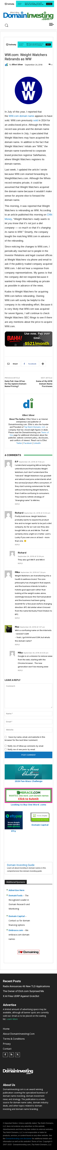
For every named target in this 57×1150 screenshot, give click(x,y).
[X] (17, 1054)
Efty (13, 830)
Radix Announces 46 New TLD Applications (26, 986)
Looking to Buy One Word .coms (28, 804)
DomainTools (16, 895)
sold (35, 120)
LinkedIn (37, 443)
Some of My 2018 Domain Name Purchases (44, 383)
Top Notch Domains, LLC (34, 427)
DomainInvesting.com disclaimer (19, 1139)
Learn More (12, 1019)
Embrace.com (16, 930)
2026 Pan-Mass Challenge (28, 781)
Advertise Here (16, 890)
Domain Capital (17, 916)
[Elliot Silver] (7, 65)
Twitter (19, 443)
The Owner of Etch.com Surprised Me (23, 991)
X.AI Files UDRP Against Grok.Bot (21, 996)
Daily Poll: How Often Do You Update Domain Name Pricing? (15, 383)
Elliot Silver (17, 65)
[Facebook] (5, 1054)
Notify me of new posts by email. (22, 749)
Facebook (28, 443)
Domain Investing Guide (20, 865)
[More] (43, 364)
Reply (17, 504)
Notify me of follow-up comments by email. (26, 746)
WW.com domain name (21, 116)
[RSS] (11, 1054)
